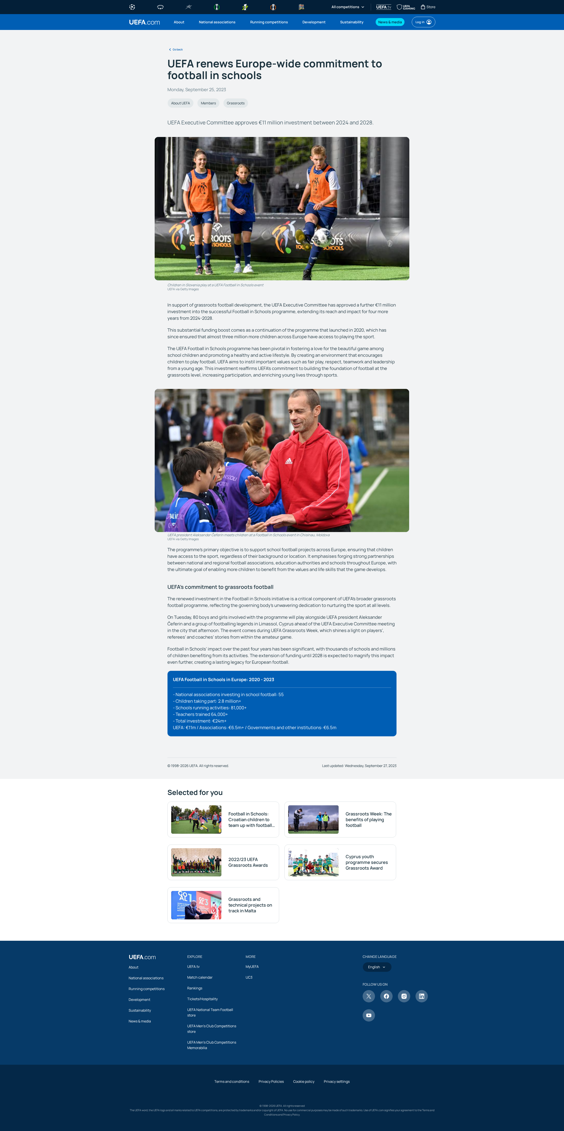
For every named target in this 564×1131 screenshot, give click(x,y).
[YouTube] (369, 1020)
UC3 (249, 977)
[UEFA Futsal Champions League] (188, 6)
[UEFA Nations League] (301, 6)
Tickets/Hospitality (202, 998)
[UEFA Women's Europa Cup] (245, 6)
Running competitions (147, 988)
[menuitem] (181, 22)
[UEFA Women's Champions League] (160, 6)
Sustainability (140, 1010)
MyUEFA (252, 966)
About (133, 967)
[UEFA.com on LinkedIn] (422, 1001)
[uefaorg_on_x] (369, 1001)
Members (208, 103)
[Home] (142, 957)
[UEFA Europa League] (273, 6)
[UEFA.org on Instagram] (404, 1001)
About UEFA (180, 103)
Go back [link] (178, 49)
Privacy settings (337, 1081)
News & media (140, 1021)
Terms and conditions (231, 1081)
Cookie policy (303, 1081)
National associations (146, 978)
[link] (179, 22)
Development (139, 999)
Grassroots (236, 103)
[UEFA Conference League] (216, 6)
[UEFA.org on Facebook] (386, 1001)
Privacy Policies (271, 1081)
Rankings (194, 988)
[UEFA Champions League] (132, 6)
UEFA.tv (193, 966)
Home (144, 22)
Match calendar (200, 977)
